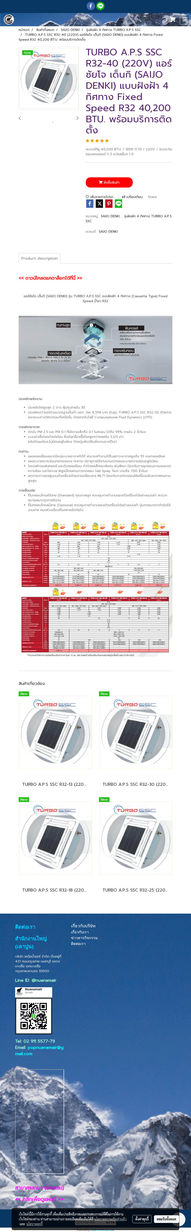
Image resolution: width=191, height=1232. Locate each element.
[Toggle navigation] (185, 19)
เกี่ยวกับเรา (80, 932)
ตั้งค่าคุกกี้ (142, 1219)
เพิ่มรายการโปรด (101, 197)
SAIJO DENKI (111, 216)
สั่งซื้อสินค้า (110, 182)
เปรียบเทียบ (134, 197)
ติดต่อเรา (78, 944)
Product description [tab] (39, 258)
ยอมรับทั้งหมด (166, 1219)
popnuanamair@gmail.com (39, 1050)
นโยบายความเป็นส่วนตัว (110, 1219)
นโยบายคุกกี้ (34, 1224)
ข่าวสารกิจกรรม (84, 938)
